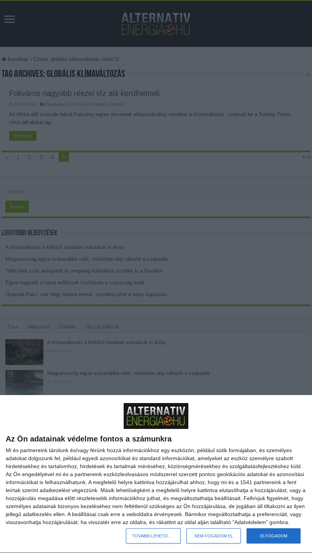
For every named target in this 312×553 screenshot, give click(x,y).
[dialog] (156, 474)
